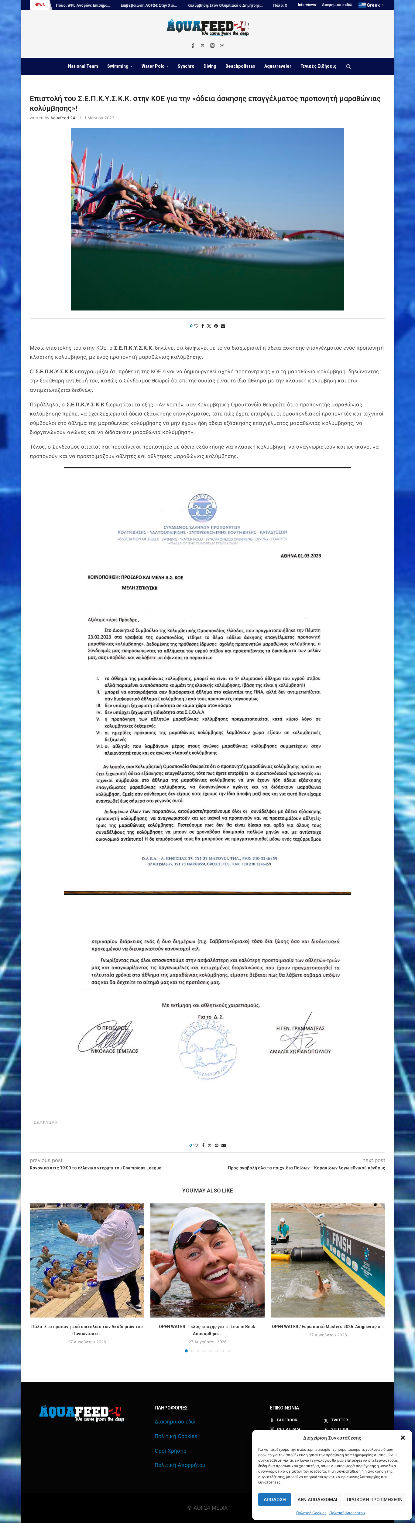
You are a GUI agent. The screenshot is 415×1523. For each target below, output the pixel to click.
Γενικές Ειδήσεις (318, 66)
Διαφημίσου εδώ (337, 5)
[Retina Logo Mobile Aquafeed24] (81, 1413)
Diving (210, 66)
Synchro (186, 66)
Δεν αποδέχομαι (317, 1499)
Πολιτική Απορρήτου (347, 1513)
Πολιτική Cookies (311, 1513)
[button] (403, 1438)
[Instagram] (212, 45)
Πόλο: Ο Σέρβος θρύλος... (226, 5)
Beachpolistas (240, 66)
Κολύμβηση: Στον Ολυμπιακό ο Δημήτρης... (155, 5)
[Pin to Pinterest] (216, 325)
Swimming (118, 66)
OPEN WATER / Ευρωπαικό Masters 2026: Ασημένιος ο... (328, 1326)
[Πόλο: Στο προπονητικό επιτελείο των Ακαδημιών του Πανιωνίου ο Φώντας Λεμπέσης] (87, 1260)
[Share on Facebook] (202, 325)
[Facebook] (193, 45)
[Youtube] (222, 45)
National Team (83, 66)
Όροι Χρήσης (170, 1451)
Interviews (307, 5)
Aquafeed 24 (62, 117)
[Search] (348, 66)
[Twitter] (203, 45)
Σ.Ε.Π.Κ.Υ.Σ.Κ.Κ (45, 1122)
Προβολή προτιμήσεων (375, 1499)
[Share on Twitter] (209, 325)
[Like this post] (196, 325)
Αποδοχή (275, 1499)
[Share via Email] (223, 325)
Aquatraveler (277, 66)
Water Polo (153, 66)
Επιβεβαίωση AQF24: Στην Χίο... (79, 5)
